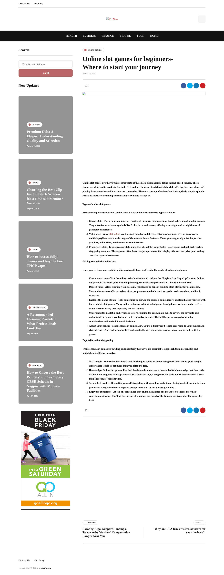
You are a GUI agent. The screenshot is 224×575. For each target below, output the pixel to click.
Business (89, 35)
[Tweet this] (190, 85)
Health (71, 35)
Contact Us (24, 3)
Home (154, 35)
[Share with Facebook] (183, 85)
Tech (140, 35)
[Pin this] (202, 85)
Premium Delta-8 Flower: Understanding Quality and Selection (45, 136)
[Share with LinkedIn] (196, 85)
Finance (108, 35)
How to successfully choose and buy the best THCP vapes (45, 261)
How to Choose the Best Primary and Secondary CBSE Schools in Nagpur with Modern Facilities (45, 381)
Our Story (38, 3)
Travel (125, 35)
